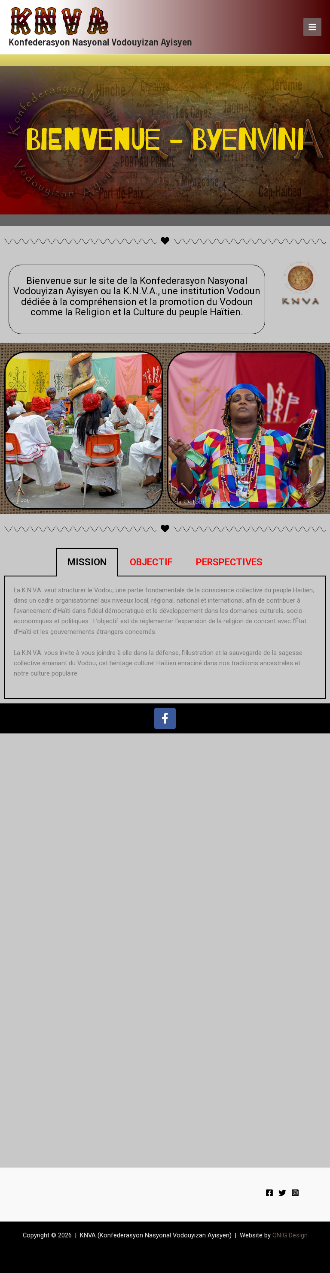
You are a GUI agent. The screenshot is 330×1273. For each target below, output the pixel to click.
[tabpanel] (165, 637)
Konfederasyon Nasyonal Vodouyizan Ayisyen (100, 41)
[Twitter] (282, 1193)
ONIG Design (290, 1235)
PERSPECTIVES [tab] (229, 562)
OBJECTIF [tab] (151, 562)
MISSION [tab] (87, 562)
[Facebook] (269, 1193)
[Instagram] (295, 1193)
